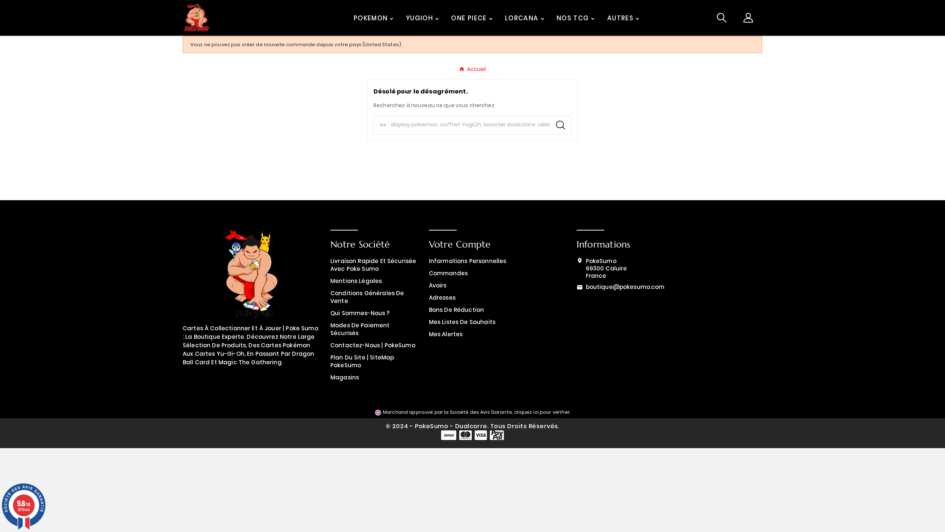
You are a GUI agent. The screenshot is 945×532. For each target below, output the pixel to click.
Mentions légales (356, 281)
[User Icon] (748, 18)
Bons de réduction (456, 310)
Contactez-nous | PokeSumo (372, 345)
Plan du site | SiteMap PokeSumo (362, 361)
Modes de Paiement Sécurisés (360, 329)
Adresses (442, 297)
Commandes (448, 273)
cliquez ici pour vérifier (542, 412)
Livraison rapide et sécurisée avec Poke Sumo (373, 265)
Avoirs (438, 285)
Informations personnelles (467, 261)
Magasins (344, 377)
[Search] (560, 125)
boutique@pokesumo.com (625, 287)
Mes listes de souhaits (462, 322)
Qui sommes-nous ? (360, 313)
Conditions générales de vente (367, 297)
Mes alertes (446, 334)
